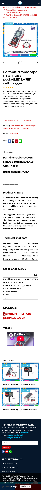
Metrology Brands (10, 468)
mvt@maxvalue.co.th (14, 438)
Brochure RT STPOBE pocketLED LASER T (17, 316)
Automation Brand (10, 464)
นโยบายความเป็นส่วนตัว (27, 480)
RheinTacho (14, 133)
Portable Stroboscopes (21, 128)
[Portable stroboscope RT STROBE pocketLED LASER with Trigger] (20, 40)
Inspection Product (17, 126)
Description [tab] (8, 152)
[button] (38, 3)
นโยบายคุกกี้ (10, 482)
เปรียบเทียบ (27, 121)
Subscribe (6, 447)
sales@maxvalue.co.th (15, 435)
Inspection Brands (10, 472)
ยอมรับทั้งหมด (25, 486)
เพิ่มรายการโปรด (11, 121)
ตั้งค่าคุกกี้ (14, 486)
